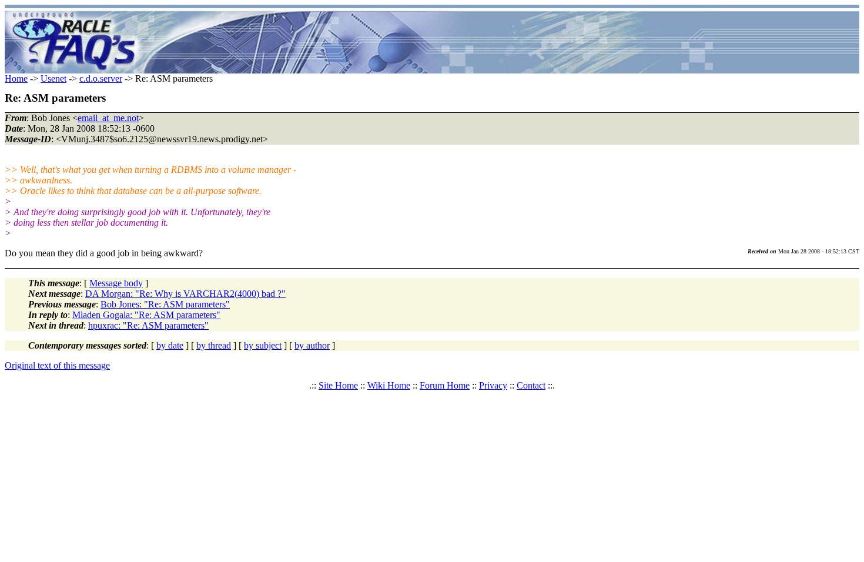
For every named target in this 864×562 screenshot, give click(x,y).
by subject (263, 345)
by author (312, 345)
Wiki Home (388, 385)
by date (169, 345)
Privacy (493, 385)
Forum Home (445, 385)
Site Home (338, 385)
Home (16, 78)
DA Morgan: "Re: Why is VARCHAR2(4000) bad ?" (185, 294)
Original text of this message (57, 365)
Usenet (53, 78)
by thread (213, 345)
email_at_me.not (108, 118)
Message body (116, 283)
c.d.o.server (100, 78)
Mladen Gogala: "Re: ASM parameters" (146, 315)
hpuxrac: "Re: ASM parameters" (148, 325)
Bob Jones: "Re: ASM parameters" (165, 304)
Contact (531, 385)
